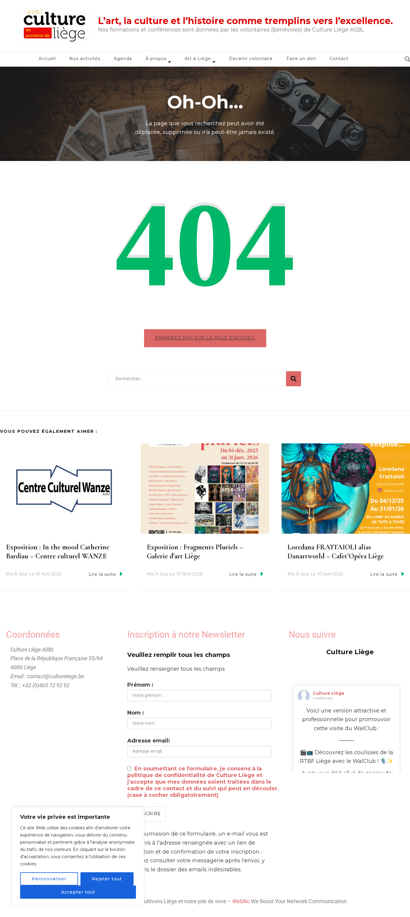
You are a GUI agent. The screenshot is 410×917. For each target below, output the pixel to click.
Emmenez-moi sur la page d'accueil (205, 338)
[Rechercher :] (197, 378)
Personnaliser (49, 879)
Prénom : (140, 685)
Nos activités (84, 58)
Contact (339, 58)
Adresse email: (148, 740)
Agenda (123, 58)
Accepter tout (78, 892)
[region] (78, 856)
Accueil (47, 58)
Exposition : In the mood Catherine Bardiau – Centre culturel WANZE (57, 551)
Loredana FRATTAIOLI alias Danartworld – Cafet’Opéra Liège (336, 551)
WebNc (241, 901)
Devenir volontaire (251, 58)
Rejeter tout (107, 879)
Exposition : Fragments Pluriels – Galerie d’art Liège (195, 551)
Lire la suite (102, 574)
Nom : (135, 712)
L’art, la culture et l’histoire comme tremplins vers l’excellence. (245, 20)
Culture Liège (328, 693)
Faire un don (301, 58)
